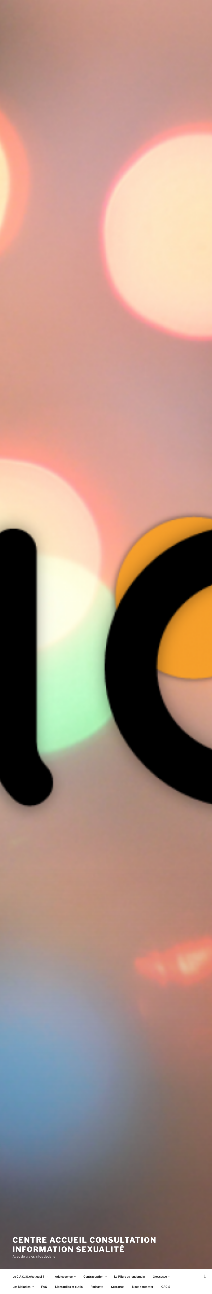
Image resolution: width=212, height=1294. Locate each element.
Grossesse (160, 1276)
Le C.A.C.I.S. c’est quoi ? (28, 1276)
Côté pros (117, 1286)
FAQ (44, 1286)
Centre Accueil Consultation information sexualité (84, 1244)
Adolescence (64, 1276)
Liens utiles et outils (69, 1286)
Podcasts (96, 1286)
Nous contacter (142, 1286)
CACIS (165, 1286)
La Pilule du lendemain (129, 1276)
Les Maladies (21, 1286)
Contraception (93, 1276)
